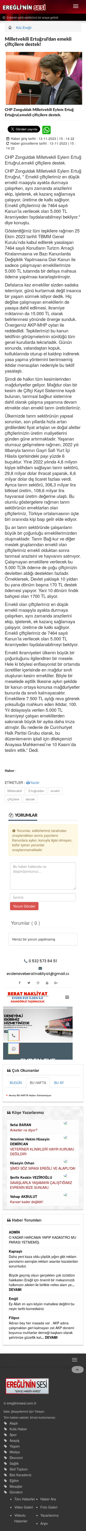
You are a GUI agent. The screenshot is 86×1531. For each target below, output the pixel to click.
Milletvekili (14, 790)
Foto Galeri (48, 1507)
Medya (15, 1451)
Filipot (14, 1317)
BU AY (59, 1082)
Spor (13, 1434)
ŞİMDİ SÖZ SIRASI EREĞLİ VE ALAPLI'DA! (42, 1168)
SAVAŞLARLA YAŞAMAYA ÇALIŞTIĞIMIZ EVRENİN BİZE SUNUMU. (41, 1185)
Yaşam (15, 1446)
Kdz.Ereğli (23, 27)
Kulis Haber (18, 1428)
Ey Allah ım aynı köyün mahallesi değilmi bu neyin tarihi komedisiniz (42, 1306)
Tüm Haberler (24, 1499)
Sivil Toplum (19, 1469)
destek (30, 799)
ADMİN (14, 1232)
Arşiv (44, 1523)
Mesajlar (16, 1486)
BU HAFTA (38, 1082)
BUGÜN (16, 1082)
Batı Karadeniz (21, 1474)
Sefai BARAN (20, 1124)
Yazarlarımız (49, 1515)
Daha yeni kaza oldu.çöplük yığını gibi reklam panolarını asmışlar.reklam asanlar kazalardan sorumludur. (43, 1261)
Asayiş (14, 1440)
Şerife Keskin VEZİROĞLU (31, 1177)
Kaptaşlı (15, 1251)
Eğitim (14, 1480)
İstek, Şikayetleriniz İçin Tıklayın (24, 1411)
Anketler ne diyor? (24, 1130)
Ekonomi (16, 1457)
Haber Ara (48, 1499)
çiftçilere (13, 799)
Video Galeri (23, 1507)
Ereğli (13, 1298)
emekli (55, 790)
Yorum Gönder (24, 906)
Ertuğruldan (36, 790)
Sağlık (14, 1463)
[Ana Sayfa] (27, 1385)
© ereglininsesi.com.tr (20, 1403)
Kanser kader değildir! (26, 1201)
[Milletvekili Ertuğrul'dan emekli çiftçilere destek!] (43, 77)
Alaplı (14, 1423)
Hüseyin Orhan (22, 1163)
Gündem (16, 1492)
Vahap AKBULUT (23, 1196)
